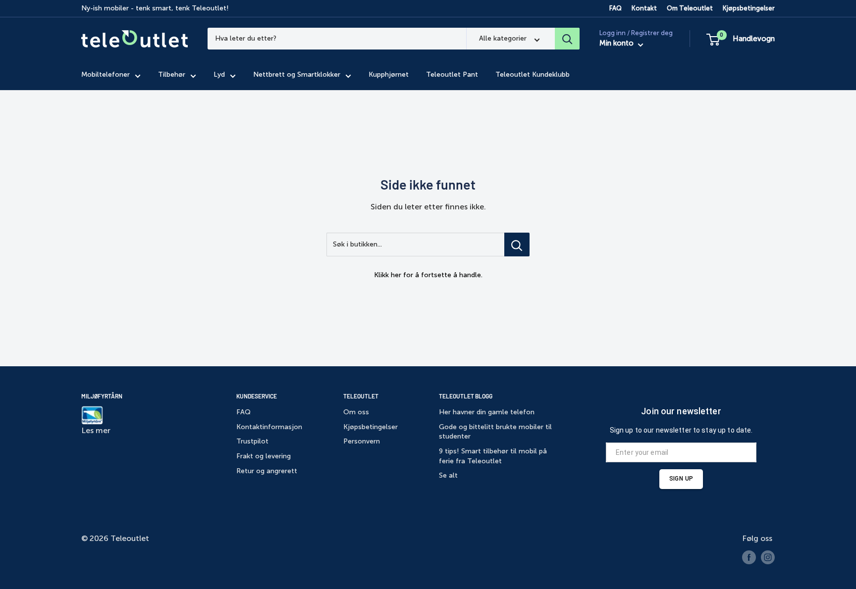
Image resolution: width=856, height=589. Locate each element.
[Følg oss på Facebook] (749, 557)
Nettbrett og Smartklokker (296, 75)
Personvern (361, 441)
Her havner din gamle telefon (487, 412)
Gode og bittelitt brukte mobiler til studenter (495, 432)
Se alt (448, 475)
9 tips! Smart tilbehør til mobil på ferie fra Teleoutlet (493, 456)
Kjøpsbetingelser (749, 8)
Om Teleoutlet (690, 8)
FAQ (615, 8)
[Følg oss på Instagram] (768, 557)
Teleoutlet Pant (452, 75)
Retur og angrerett (266, 471)
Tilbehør (171, 75)
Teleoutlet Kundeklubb (532, 75)
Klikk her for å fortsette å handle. (428, 275)
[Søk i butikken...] (517, 244)
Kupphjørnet (389, 75)
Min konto (617, 43)
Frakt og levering (263, 456)
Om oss (356, 412)
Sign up (681, 478)
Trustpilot (252, 441)
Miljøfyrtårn (101, 396)
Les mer (95, 430)
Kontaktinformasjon (269, 427)
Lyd (219, 75)
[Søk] (567, 38)
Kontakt (644, 8)
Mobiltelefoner (105, 75)
